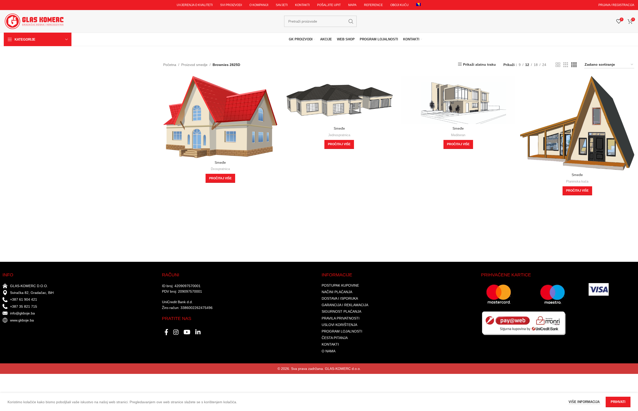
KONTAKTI (330, 344)
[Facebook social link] (166, 332)
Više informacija (585, 402)
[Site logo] (34, 21)
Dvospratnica (220, 169)
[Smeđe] (220, 117)
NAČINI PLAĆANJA (337, 292)
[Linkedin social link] (198, 332)
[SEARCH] (351, 21)
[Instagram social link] (176, 332)
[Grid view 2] (558, 65)
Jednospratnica (339, 135)
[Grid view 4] (574, 65)
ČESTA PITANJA (335, 338)
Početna (169, 65)
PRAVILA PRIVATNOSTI (340, 318)
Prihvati (618, 402)
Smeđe (220, 162)
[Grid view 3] (565, 65)
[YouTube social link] (187, 332)
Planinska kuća (577, 181)
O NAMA (328, 351)
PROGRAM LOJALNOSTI (342, 331)
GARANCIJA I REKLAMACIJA (345, 305)
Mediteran (458, 135)
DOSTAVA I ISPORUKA (340, 298)
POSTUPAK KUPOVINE (340, 285)
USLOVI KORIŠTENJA (339, 325)
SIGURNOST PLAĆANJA (341, 311)
